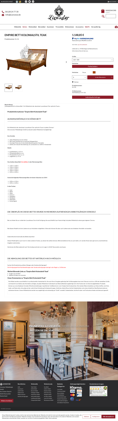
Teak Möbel (34, 387)
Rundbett (46, 387)
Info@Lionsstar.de (13, 15)
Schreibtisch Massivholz (63, 402)
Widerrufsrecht (21, 394)
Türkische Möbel (61, 391)
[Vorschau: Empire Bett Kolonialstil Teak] (9, 88)
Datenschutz (21, 392)
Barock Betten (60, 393)
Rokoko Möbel (47, 390)
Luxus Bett (59, 389)
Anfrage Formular (116, 27)
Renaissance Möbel (48, 400)
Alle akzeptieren (108, 416)
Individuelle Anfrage (92, 97)
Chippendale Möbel (35, 400)
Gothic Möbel (47, 389)
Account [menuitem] (113, 1)
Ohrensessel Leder (61, 397)
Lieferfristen (21, 390)
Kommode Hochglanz (62, 400)
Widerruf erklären (6, 401)
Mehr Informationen (51, 418)
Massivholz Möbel (35, 394)
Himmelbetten (60, 395)
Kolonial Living (47, 392)
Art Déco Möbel (48, 396)
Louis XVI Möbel (48, 398)
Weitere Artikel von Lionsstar (17, 275)
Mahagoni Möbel (35, 392)
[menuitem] (103, 11)
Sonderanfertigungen (23, 396)
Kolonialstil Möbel (35, 396)
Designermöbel (47, 394)
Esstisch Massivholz (62, 399)
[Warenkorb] (103, 11)
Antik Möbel (34, 389)
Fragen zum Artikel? (14, 273)
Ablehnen (86, 416)
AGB (19, 387)
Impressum (20, 389)
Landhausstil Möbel (35, 398)
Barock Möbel (34, 390)
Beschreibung (9, 104)
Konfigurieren (96, 416)
